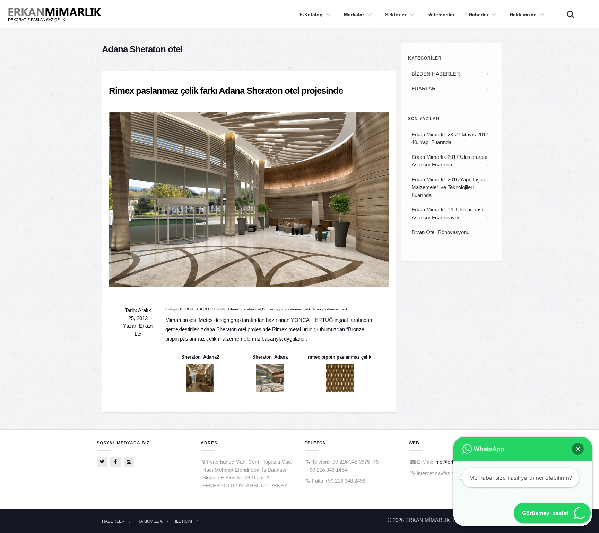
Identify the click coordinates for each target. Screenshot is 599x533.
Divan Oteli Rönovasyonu (440, 232)
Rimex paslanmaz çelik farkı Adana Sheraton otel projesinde (226, 90)
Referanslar (440, 14)
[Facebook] (115, 462)
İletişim (183, 521)
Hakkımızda (523, 14)
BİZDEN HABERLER (196, 309)
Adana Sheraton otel (244, 309)
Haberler (478, 14)
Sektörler (395, 14)
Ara (567, 10)
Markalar (354, 14)
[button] (578, 449)
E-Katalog (311, 14)
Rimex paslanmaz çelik (330, 309)
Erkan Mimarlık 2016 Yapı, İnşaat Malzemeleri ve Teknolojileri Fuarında (449, 187)
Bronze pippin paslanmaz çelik (286, 309)
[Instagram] (129, 462)
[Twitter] (102, 462)
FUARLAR (423, 88)
